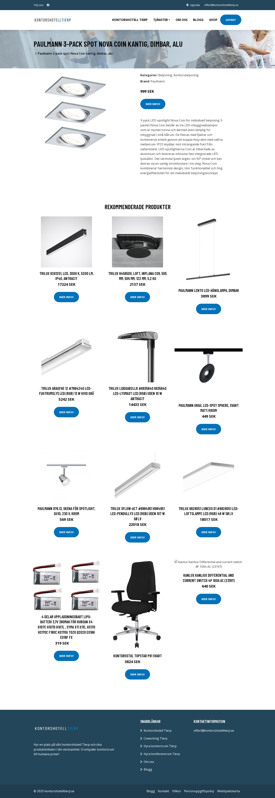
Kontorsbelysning (186, 75)
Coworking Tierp (155, 738)
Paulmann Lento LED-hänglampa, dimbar (208, 290)
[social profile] (48, 5)
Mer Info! (153, 104)
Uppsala (195, 5)
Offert (231, 20)
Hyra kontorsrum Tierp (160, 746)
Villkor (176, 791)
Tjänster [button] (160, 20)
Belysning (165, 75)
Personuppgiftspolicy (199, 791)
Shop (213, 20)
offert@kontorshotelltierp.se (221, 5)
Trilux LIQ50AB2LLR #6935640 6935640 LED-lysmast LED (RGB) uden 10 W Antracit (137, 393)
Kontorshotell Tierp (130, 20)
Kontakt (163, 791)
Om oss (181, 20)
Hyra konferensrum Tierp (162, 754)
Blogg (198, 20)
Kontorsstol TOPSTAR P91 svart (137, 655)
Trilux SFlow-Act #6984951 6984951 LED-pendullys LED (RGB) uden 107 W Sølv (137, 513)
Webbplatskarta (228, 791)
